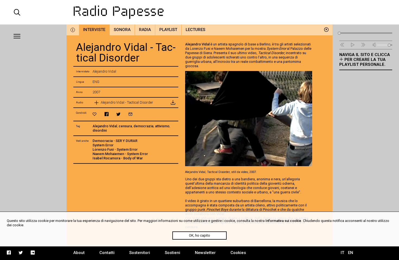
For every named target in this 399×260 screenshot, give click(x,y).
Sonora (122, 29)
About (79, 252)
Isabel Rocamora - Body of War (118, 158)
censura (125, 126)
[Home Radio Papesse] (199, 12)
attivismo (162, 126)
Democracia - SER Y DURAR (115, 141)
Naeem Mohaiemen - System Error (120, 154)
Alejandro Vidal (105, 126)
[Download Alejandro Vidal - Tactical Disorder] (172, 102)
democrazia (143, 126)
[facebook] (106, 114)
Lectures (195, 29)
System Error (103, 145)
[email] (130, 114)
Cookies (238, 252)
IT (342, 252)
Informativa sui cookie (283, 221)
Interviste (94, 29)
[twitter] (118, 114)
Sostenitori (139, 252)
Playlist (168, 29)
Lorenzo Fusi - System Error (115, 149)
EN (350, 252)
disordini (100, 130)
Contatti (107, 252)
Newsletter (205, 252)
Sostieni (172, 252)
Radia (145, 29)
